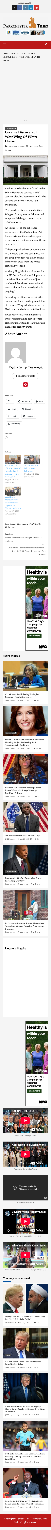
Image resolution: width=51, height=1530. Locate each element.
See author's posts (25, 376)
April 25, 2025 (24, 932)
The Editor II (11, 1323)
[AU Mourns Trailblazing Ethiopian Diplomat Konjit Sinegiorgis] (25, 676)
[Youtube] (36, 7)
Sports (8, 1447)
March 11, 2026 (25, 748)
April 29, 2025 (24, 884)
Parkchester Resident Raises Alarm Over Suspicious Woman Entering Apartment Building (24, 926)
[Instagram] (25, 7)
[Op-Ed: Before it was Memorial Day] (25, 817)
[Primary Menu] (5, 44)
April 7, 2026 (24, 700)
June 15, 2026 (24, 1323)
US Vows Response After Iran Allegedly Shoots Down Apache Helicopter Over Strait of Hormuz (25, 1409)
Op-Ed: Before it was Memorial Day (22, 836)
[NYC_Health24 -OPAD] (37, 608)
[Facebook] (19, 7)
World (8, 1355)
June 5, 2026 (24, 1507)
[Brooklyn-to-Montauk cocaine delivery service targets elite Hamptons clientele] (13, 491)
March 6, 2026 (25, 796)
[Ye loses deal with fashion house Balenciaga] (32, 459)
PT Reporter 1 (11, 700)
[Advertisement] (25, 90)
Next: (27, 549)
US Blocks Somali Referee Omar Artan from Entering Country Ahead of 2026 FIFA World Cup (25, 1456)
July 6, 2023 (33, 146)
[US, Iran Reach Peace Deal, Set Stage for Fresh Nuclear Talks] (25, 1343)
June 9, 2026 (24, 1415)
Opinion (8, 1310)
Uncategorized (11, 128)
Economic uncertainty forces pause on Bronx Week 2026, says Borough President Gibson (23, 790)
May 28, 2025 (24, 839)
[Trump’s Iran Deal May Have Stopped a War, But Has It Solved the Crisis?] (25, 1298)
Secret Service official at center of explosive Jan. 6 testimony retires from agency (12, 471)
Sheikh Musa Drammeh (16, 146)
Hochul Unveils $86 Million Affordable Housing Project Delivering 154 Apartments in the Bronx (24, 742)
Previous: (23, 537)
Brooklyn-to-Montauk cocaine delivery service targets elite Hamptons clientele (13, 502)
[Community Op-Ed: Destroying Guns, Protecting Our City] (25, 860)
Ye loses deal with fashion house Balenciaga (31, 468)
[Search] (46, 44)
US (7, 1400)
